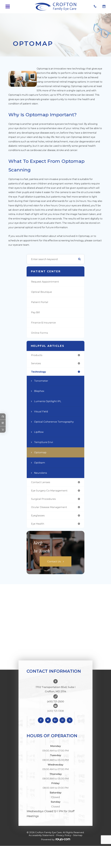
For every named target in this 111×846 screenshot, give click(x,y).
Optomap (40, 452)
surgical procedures (43, 498)
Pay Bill (35, 312)
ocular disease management (49, 507)
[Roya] (63, 839)
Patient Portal (39, 302)
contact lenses (40, 482)
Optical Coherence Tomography (54, 421)
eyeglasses (38, 515)
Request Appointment (45, 281)
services (36, 363)
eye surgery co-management (49, 490)
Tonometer (41, 380)
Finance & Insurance (43, 322)
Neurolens (40, 472)
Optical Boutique (41, 291)
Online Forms (39, 332)
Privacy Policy (63, 835)
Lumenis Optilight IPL (47, 401)
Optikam (39, 462)
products (36, 355)
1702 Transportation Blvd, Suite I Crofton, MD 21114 (55, 689)
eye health (37, 523)
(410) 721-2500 (55, 701)
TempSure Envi (43, 442)
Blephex (39, 391)
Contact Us (54, 561)
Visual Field (41, 411)
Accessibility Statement (41, 835)
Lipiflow (39, 431)
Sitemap (77, 835)
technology (38, 371)
